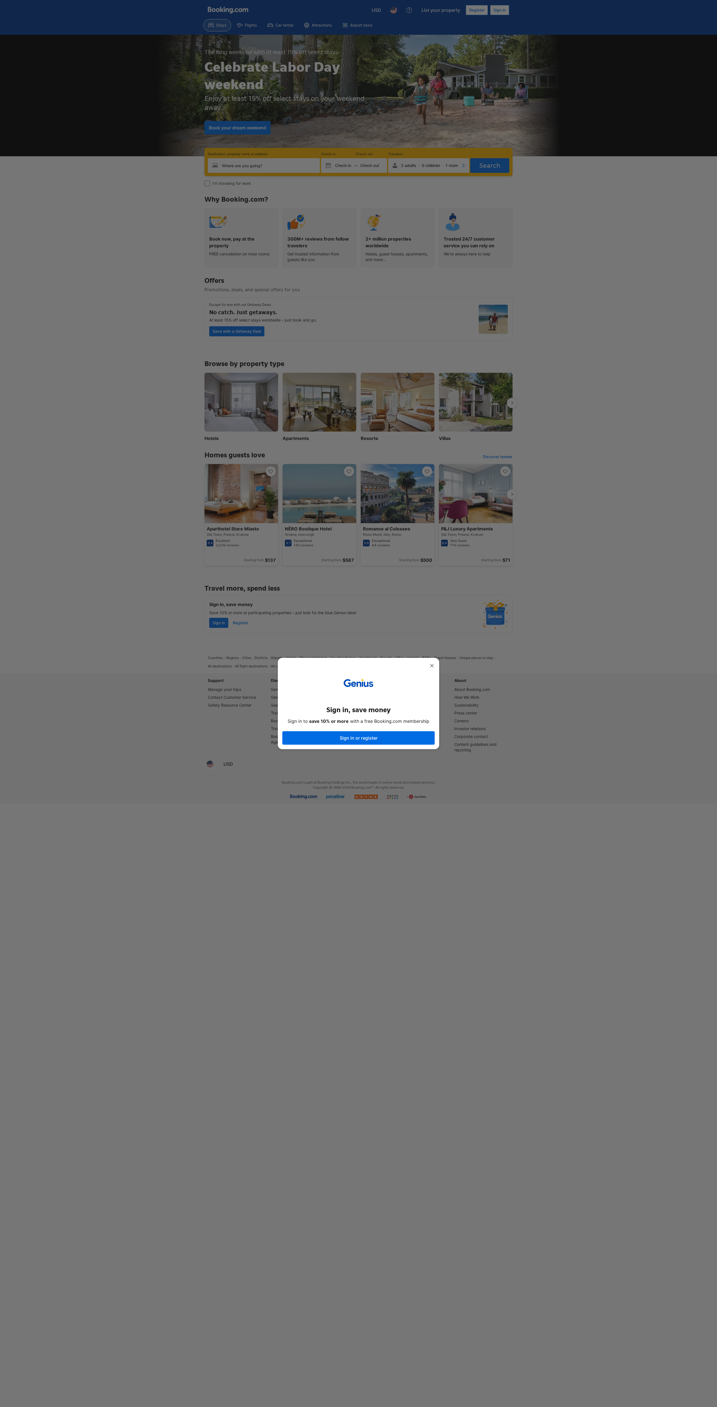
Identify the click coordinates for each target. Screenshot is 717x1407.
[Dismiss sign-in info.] (432, 666)
